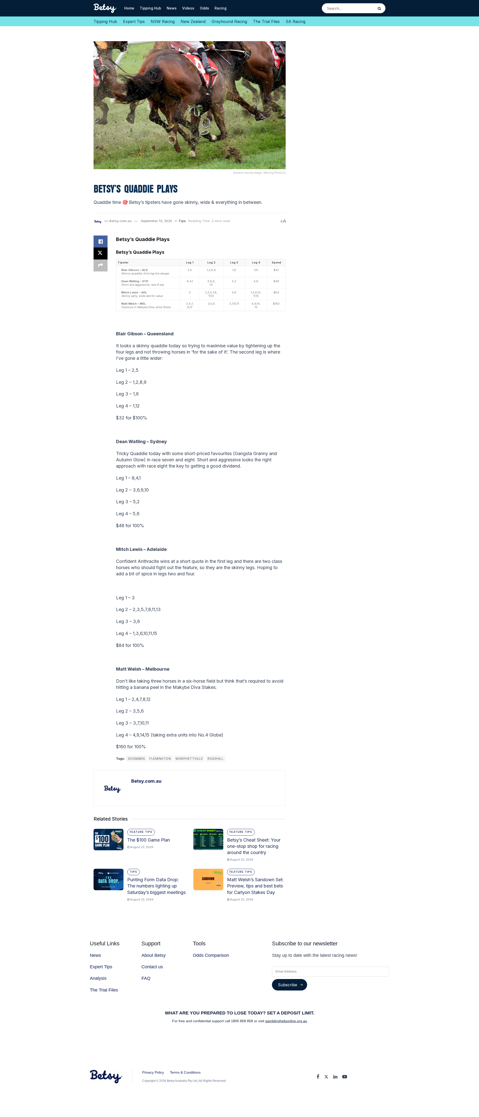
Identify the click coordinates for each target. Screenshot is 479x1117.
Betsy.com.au (120, 221)
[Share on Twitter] (101, 253)
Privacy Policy (153, 1072)
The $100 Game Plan (148, 840)
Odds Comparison (211, 955)
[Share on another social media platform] (101, 265)
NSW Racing (163, 21)
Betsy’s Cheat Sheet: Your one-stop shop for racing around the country (253, 846)
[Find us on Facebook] (318, 1077)
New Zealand (193, 21)
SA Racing (295, 21)
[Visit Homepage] (105, 8)
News (172, 8)
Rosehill (215, 758)
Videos (188, 8)
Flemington (160, 758)
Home (129, 8)
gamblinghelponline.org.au (286, 1021)
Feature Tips (141, 832)
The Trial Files (266, 21)
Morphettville (189, 758)
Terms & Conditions (185, 1072)
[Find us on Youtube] (344, 1077)
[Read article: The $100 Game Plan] (108, 839)
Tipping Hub (150, 8)
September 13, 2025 (156, 221)
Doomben (136, 758)
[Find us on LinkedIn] (335, 1077)
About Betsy (153, 955)
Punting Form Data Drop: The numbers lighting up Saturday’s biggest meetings (156, 886)
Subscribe (287, 984)
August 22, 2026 (141, 847)
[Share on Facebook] (101, 242)
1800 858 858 (242, 1021)
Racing (221, 8)
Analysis (98, 978)
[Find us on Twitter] (326, 1077)
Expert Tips (134, 21)
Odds (204, 8)
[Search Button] (380, 8)
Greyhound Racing (229, 21)
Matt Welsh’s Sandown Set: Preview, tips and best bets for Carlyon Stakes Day (255, 886)
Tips (182, 221)
